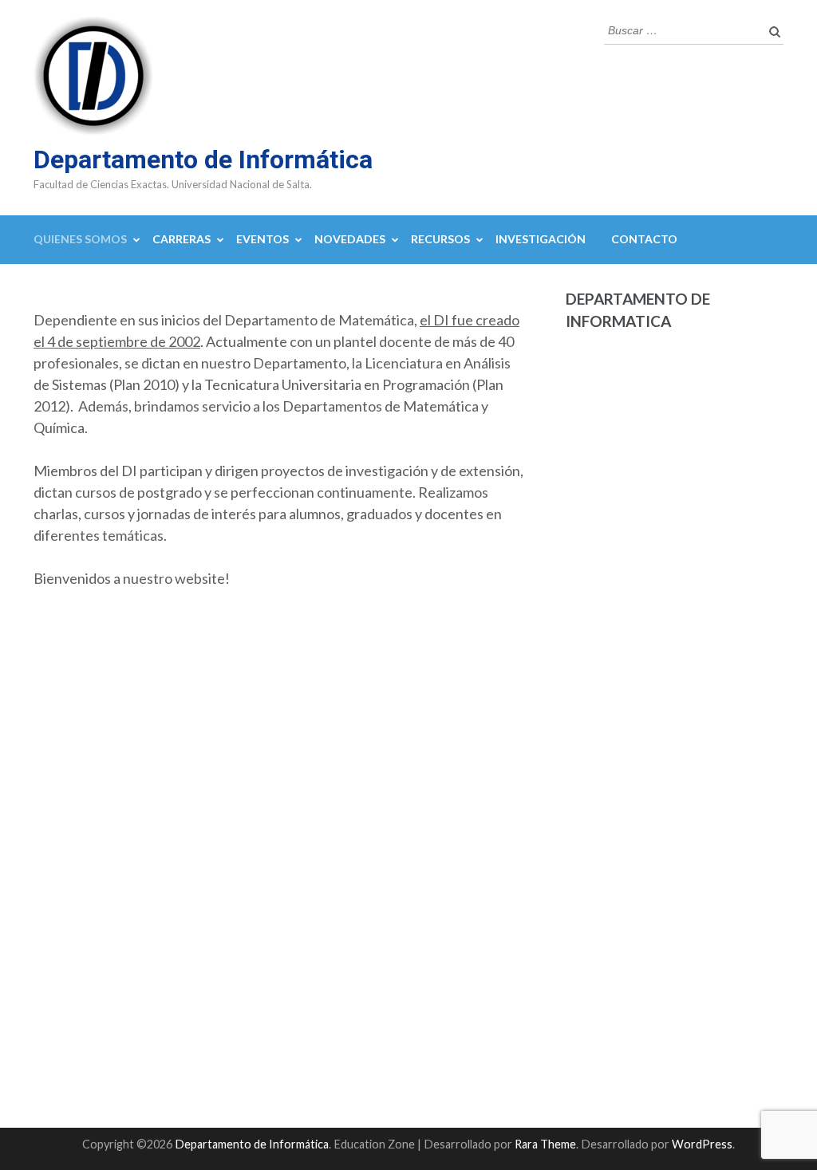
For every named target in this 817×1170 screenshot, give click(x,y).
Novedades (349, 239)
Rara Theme (545, 1144)
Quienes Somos (80, 239)
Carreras (181, 239)
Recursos (440, 239)
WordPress (702, 1144)
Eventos (262, 239)
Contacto (644, 239)
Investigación (540, 239)
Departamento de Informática (203, 159)
